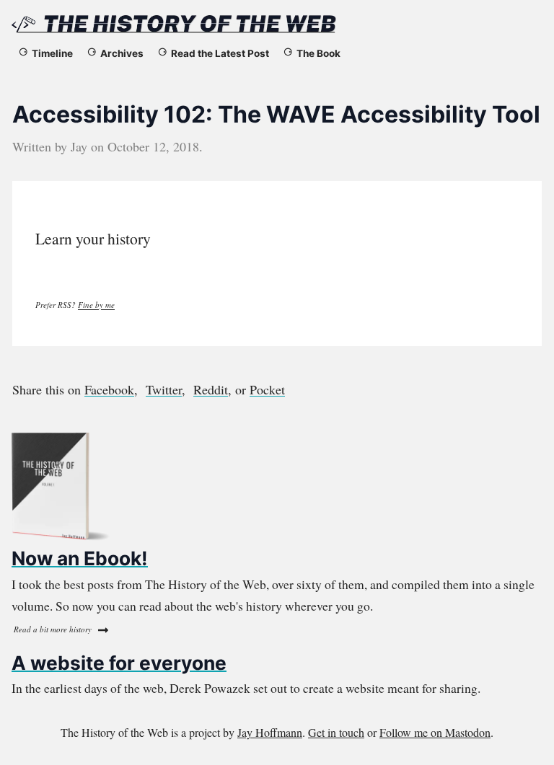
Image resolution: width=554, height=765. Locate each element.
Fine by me (96, 304)
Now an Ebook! (80, 558)
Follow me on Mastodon (435, 732)
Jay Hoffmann (269, 732)
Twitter (164, 389)
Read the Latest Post (220, 53)
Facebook (109, 389)
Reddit (210, 389)
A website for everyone (119, 662)
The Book (318, 53)
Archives (122, 53)
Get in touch (336, 732)
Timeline (52, 53)
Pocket (267, 389)
